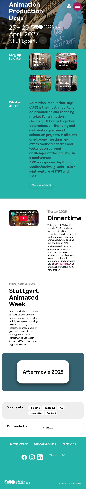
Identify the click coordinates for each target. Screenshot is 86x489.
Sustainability (45, 444)
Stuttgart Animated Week (24, 297)
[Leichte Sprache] (69, 6)
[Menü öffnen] (77, 6)
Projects (35, 407)
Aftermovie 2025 (43, 372)
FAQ (61, 407)
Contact (51, 413)
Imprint (62, 483)
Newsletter (36, 413)
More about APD (41, 185)
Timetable (49, 407)
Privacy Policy (75, 483)
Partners (69, 444)
